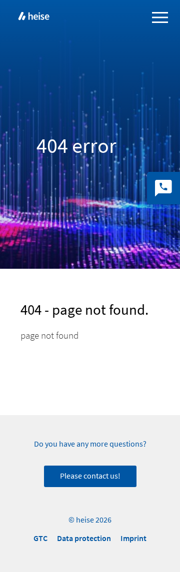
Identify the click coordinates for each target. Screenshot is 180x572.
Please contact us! (90, 476)
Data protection (84, 538)
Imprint (133, 538)
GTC (41, 538)
